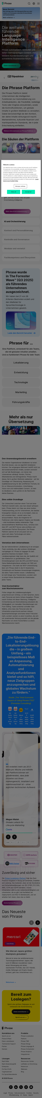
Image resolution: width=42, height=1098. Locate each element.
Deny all (13, 192)
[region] (21, 178)
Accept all (28, 192)
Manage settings (20, 186)
